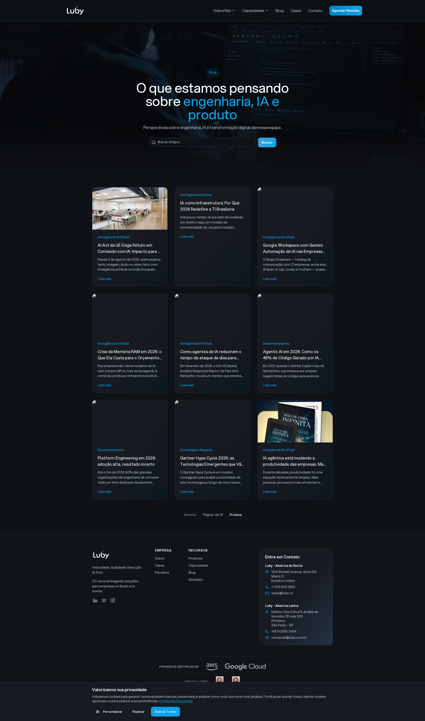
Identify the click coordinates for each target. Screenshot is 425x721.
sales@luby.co (282, 593)
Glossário (196, 579)
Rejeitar (138, 711)
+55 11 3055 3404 (283, 631)
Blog (280, 10)
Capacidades (253, 10)
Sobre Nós (222, 10)
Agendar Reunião (345, 10)
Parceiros (162, 572)
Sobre (159, 558)
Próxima (235, 515)
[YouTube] (104, 600)
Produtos (196, 558)
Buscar (267, 142)
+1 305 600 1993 (283, 587)
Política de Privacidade (176, 701)
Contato (315, 10)
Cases (296, 10)
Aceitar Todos (165, 711)
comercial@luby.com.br (289, 637)
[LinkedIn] (95, 600)
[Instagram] (113, 600)
